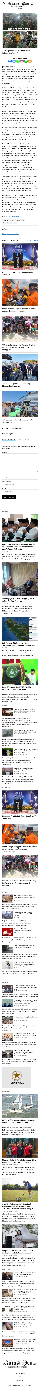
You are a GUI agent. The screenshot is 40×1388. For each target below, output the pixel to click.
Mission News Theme (14, 1385)
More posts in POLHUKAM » (31, 240)
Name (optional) (6, 475)
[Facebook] (10, 61)
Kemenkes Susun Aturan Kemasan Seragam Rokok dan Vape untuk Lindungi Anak (24, 1308)
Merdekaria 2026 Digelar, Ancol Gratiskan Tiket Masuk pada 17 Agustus (23, 930)
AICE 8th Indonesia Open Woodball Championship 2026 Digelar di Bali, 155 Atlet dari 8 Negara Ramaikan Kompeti (17, 1206)
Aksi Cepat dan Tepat (8, 220)
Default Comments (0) (9, 439)
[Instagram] (22, 61)
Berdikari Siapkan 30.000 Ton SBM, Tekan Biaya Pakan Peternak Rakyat (25, 1034)
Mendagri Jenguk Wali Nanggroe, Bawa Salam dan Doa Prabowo (18, 599)
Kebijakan (20, 1380)
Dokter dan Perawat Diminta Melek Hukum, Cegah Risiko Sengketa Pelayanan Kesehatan (25, 1274)
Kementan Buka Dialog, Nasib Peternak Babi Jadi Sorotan (26, 1018)
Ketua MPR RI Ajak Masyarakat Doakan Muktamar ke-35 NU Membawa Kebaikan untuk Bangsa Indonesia (19, 546)
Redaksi (20, 1377)
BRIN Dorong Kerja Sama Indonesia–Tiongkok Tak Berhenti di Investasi (25, 710)
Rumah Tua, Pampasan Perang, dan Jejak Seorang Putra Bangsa (24, 946)
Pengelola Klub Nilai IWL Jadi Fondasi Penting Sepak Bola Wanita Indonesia (17, 1251)
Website (4, 488)
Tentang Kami (20, 1373)
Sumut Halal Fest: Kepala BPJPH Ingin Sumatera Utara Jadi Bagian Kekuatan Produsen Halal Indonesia (25, 1002)
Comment (4, 452)
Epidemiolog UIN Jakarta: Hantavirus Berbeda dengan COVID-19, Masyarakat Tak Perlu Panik (25, 1291)
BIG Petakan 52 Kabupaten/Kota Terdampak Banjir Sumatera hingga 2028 (18, 644)
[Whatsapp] (18, 61)
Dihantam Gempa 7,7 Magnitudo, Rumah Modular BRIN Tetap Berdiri (25, 731)
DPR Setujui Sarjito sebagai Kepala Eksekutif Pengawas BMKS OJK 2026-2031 (25, 987)
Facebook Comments (23, 439)
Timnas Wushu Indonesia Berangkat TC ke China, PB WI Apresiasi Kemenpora (19, 1161)
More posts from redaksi (10, 234)
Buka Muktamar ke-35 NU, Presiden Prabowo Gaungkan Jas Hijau (16, 688)
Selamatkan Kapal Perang (9, 222)
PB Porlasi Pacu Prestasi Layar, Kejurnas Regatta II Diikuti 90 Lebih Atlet (18, 1121)
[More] (30, 61)
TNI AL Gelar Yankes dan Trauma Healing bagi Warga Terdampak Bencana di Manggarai (19, 883)
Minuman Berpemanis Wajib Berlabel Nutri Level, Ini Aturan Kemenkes (25, 1340)
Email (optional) (6, 481)
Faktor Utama (20, 220)
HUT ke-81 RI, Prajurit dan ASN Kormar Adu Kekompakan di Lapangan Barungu (25, 913)
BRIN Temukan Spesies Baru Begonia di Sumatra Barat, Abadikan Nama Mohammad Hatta (26, 751)
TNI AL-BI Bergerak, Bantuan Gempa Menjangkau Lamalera (16, 384)
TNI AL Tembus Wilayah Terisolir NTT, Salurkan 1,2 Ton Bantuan (17, 421)
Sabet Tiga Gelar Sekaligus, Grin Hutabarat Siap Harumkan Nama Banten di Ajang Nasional (24, 964)
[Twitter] (14, 61)
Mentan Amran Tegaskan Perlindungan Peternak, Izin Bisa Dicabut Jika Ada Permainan (24, 1052)
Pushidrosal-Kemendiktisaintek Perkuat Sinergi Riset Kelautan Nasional (23, 769)
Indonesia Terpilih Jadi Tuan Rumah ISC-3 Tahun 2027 (19, 817)
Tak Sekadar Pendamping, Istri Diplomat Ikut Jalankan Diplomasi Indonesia (24, 897)
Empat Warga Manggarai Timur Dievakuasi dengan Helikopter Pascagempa (19, 847)
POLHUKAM (15, 216)
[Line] (26, 61)
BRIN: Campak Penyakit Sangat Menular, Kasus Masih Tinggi (23, 1324)
